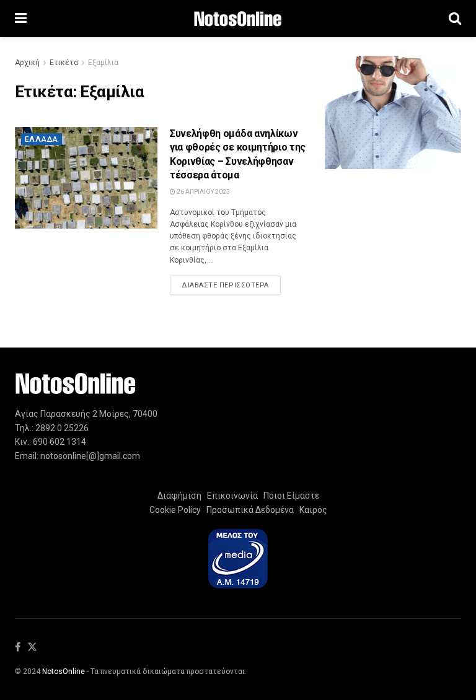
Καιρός (311, 510)
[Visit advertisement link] (393, 112)
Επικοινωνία (232, 496)
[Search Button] (455, 18)
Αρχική (27, 62)
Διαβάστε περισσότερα (231, 285)
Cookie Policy (175, 510)
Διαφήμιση (179, 496)
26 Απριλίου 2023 (202, 191)
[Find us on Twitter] (32, 648)
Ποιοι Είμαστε (289, 496)
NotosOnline (63, 671)
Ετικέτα (64, 62)
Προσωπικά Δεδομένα (248, 510)
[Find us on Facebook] (17, 648)
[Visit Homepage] (237, 19)
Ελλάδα (41, 139)
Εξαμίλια (103, 62)
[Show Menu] (21, 18)
